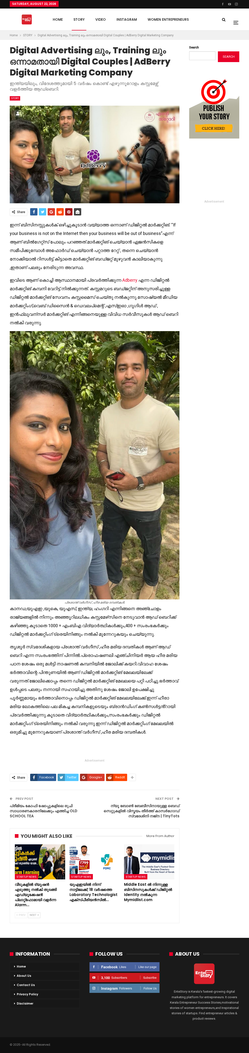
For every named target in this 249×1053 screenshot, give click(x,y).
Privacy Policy (27, 994)
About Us (24, 976)
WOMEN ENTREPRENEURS (168, 19)
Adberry (129, 280)
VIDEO (100, 19)
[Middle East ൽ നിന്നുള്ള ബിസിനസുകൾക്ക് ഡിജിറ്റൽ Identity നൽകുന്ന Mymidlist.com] (149, 862)
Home (21, 966)
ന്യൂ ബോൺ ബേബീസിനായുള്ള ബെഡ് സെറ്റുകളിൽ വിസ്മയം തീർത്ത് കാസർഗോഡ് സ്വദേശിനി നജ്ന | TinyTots (141, 811)
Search (194, 47)
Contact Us (26, 985)
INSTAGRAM (126, 19)
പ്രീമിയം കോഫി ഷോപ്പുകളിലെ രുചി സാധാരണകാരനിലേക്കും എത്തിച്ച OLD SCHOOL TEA (43, 811)
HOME (58, 19)
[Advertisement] (94, 747)
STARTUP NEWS (26, 877)
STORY (79, 19)
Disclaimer (25, 1003)
